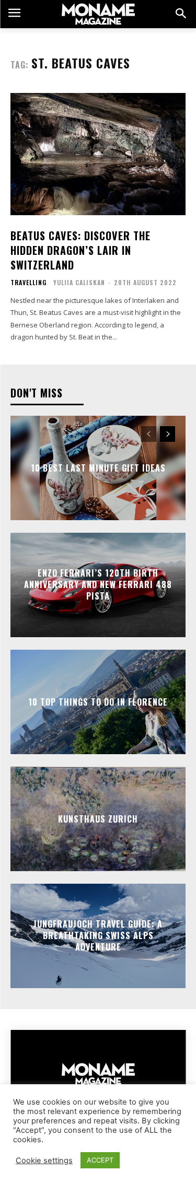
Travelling (28, 282)
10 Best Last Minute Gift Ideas (98, 467)
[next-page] (167, 434)
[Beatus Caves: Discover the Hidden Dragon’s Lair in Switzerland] (98, 154)
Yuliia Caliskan (79, 282)
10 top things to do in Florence (98, 701)
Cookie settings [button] (44, 1160)
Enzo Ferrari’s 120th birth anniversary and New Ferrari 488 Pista (98, 585)
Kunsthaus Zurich (98, 818)
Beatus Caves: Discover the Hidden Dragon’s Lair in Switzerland (80, 250)
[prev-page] (148, 434)
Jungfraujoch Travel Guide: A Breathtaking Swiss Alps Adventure (98, 936)
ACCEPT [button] (100, 1160)
